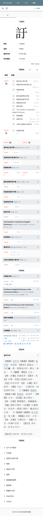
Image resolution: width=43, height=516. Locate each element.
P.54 (37, 103)
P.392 (37, 281)
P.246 (37, 299)
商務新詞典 (20, 90)
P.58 (37, 124)
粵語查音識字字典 (22, 99)
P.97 (37, 325)
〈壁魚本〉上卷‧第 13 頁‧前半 (30, 335)
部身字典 (19, 106)
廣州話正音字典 (21, 81)
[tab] (8, 15)
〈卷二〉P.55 (35, 121)
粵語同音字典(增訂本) (24, 85)
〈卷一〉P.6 (35, 119)
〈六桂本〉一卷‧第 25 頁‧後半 (30, 338)
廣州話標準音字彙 (22, 96)
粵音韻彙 (19, 116)
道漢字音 (19, 119)
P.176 (37, 312)
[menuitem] (21, 447)
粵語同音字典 (21, 103)
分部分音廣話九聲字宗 (24, 124)
